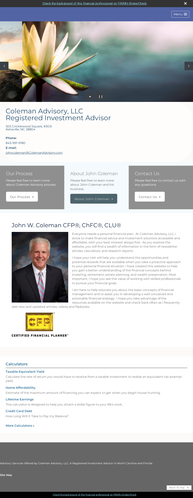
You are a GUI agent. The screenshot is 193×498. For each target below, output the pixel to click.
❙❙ (100, 96)
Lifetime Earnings (20, 399)
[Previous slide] (4, 66)
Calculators (17, 364)
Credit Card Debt (19, 411)
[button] (180, 14)
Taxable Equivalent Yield (25, 371)
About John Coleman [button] (92, 199)
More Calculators (20, 425)
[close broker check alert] (185, 3)
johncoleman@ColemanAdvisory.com (34, 153)
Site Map (6, 475)
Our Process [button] (20, 197)
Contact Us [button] (148, 197)
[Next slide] (189, 66)
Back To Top (177, 487)
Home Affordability (20, 387)
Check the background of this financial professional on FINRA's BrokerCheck (94, 3)
